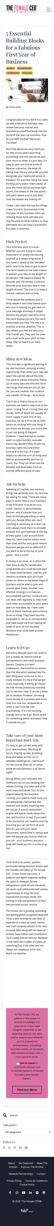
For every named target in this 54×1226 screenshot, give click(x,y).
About (11, 1163)
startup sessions (25, 68)
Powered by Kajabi (27, 1218)
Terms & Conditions (36, 1180)
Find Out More (27, 1090)
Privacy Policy (14, 1180)
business (10, 68)
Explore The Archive (32, 1167)
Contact (41, 1174)
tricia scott (27, 73)
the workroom (13, 73)
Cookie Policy (27, 1184)
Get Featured (26, 1163)
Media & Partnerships (21, 1174)
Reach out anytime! (16, 953)
